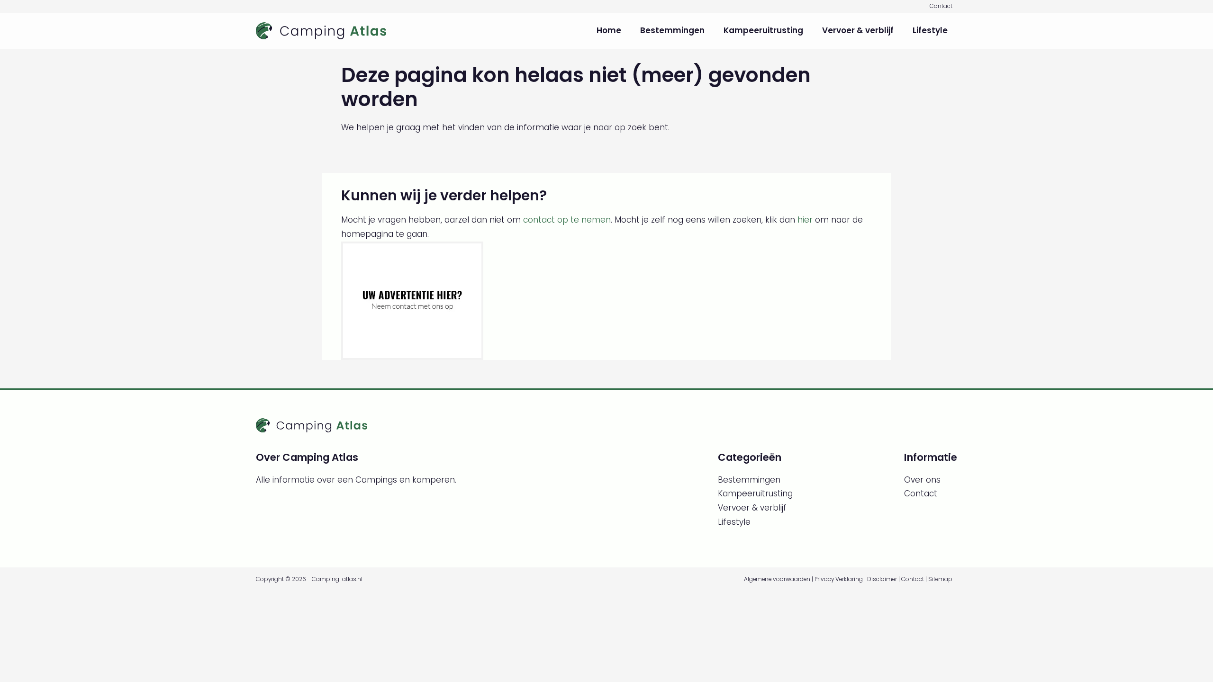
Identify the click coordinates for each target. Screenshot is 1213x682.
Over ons (922, 479)
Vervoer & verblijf (858, 30)
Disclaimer (882, 579)
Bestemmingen (672, 30)
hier (805, 219)
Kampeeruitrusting (763, 30)
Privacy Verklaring (839, 579)
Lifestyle (930, 30)
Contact (941, 6)
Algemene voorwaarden (777, 579)
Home (609, 30)
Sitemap (940, 579)
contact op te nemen (567, 219)
